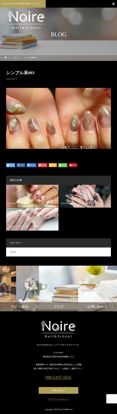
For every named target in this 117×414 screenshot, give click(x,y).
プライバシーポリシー (58, 399)
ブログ (13, 252)
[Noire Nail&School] (58, 329)
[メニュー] (113, 4)
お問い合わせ (58, 390)
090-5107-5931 (58, 377)
